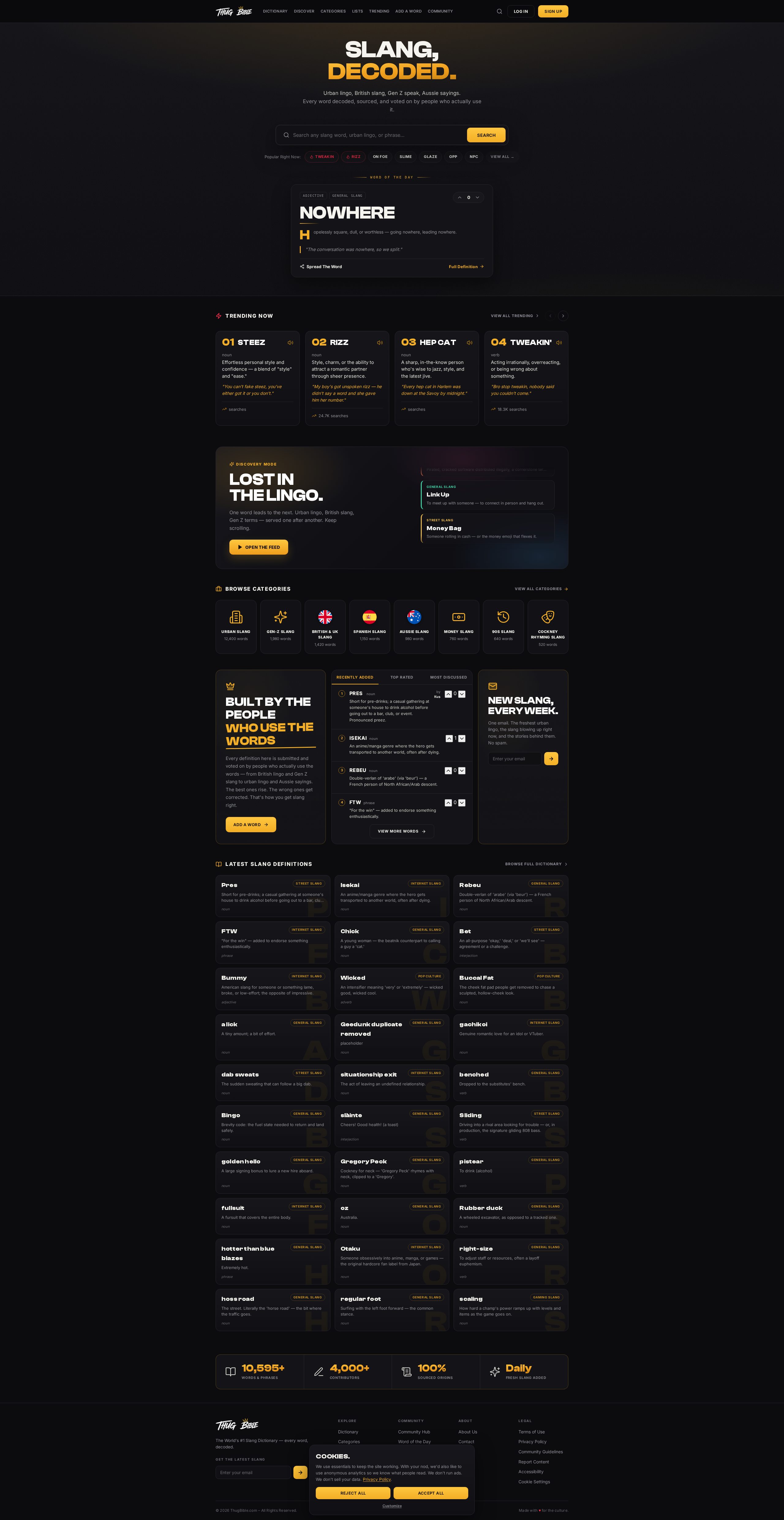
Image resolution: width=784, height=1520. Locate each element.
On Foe (380, 156)
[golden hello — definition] (273, 1172)
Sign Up (553, 11)
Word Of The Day (391, 177)
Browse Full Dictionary (533, 864)
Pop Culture (429, 976)
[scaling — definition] (511, 1310)
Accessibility (531, 1471)
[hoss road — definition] (273, 1310)
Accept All (431, 1493)
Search (486, 135)
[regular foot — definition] (392, 1310)
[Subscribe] (551, 758)
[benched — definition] (511, 1083)
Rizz (356, 156)
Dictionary (275, 11)
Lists (357, 11)
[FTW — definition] (273, 942)
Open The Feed (262, 547)
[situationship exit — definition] (392, 1083)
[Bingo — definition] (273, 1126)
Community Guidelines (540, 1451)
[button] (563, 316)
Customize (392, 1505)
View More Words (398, 831)
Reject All (353, 1493)
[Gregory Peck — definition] (392, 1172)
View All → (502, 156)
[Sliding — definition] (511, 1126)
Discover (304, 11)
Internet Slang (426, 883)
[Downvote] (477, 197)
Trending (379, 11)
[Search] (499, 11)
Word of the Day (414, 1441)
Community (440, 11)
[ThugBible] (234, 11)
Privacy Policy (532, 1441)
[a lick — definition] (273, 1037)
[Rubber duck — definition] (511, 1216)
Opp (453, 156)
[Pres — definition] (273, 896)
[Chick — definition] (392, 942)
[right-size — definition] (511, 1261)
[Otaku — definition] (392, 1261)
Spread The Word (324, 266)
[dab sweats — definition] (273, 1083)
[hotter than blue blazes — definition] (273, 1261)
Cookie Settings (534, 1481)
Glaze (430, 156)
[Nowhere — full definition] (392, 231)
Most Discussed (448, 677)
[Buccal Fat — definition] (511, 989)
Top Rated (402, 677)
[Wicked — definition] (392, 989)
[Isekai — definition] (392, 896)
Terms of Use (531, 1431)
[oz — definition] (392, 1216)
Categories (333, 11)
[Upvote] (459, 197)
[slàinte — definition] (392, 1126)
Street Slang (309, 883)
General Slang (545, 883)
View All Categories (538, 588)
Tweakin (324, 156)
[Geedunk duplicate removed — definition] (392, 1037)
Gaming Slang (546, 1297)
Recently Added (355, 677)
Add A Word (408, 11)
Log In (521, 11)
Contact (466, 1441)
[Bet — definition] (511, 942)
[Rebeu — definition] (511, 896)
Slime (406, 156)
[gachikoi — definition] (511, 1037)
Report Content (533, 1461)
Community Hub (414, 1431)
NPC (474, 156)
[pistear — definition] (511, 1172)
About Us (467, 1431)
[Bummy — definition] (273, 989)
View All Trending (512, 315)
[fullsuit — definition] (273, 1216)
